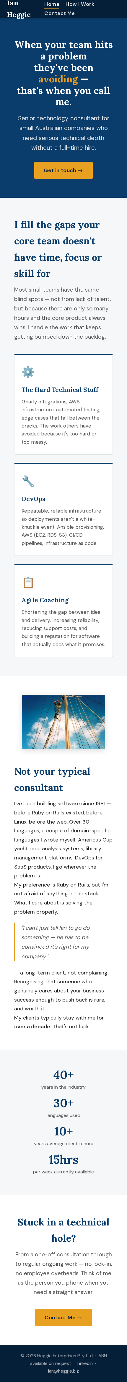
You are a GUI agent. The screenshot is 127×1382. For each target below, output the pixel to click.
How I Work (80, 4)
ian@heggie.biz (63, 1371)
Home (51, 4)
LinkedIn (85, 1363)
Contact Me (59, 13)
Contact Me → (63, 1317)
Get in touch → (63, 170)
